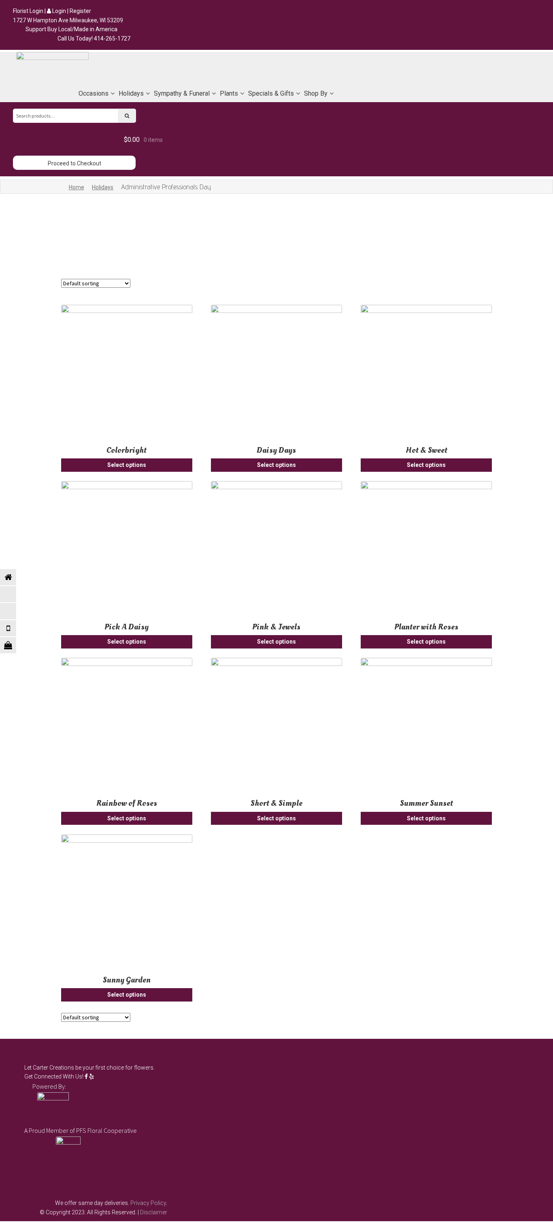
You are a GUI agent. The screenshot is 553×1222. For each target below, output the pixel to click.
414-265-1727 (112, 38)
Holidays (102, 187)
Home (76, 187)
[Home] (14, 577)
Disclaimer (153, 1212)
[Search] (127, 116)
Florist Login (28, 11)
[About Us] (14, 611)
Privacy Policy (148, 1203)
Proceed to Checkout (74, 163)
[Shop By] (14, 645)
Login (58, 11)
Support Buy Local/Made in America (71, 29)
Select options (126, 465)
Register (80, 11)
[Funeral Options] (14, 594)
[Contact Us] (14, 628)
